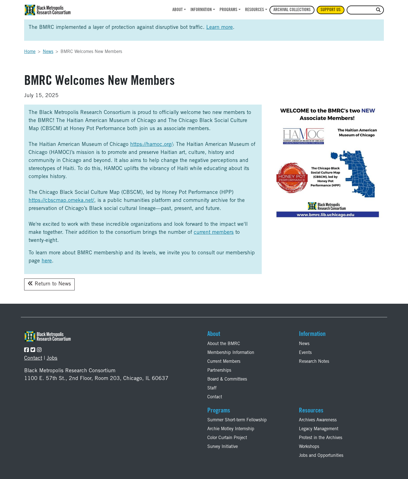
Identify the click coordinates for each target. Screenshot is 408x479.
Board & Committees (227, 379)
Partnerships (219, 370)
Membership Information (230, 353)
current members (214, 232)
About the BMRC (223, 344)
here (47, 261)
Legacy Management (318, 429)
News (48, 52)
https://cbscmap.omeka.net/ (61, 200)
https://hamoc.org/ (151, 144)
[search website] (378, 10)
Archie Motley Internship (230, 429)
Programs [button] (228, 10)
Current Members (223, 361)
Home (30, 52)
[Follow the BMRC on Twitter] (33, 350)
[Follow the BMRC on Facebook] (26, 350)
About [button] (177, 10)
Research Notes (314, 361)
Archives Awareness (318, 420)
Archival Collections (292, 10)
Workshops (309, 447)
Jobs (52, 358)
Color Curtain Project (227, 438)
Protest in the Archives (320, 438)
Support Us (331, 10)
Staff (211, 388)
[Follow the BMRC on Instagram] (39, 350)
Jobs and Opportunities (321, 455)
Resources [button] (254, 10)
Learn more (219, 27)
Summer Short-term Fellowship (237, 420)
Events (305, 353)
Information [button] (201, 10)
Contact (33, 358)
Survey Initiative (222, 447)
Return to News (52, 284)
